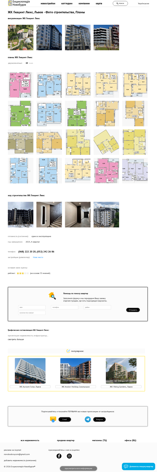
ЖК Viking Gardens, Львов (121, 386)
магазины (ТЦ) (99, 440)
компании (84, 3)
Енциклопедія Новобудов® (23, 466)
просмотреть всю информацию (78, 468)
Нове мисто (38, 257)
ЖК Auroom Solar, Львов (30, 386)
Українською (143, 3)
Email (65, 419)
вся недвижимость (30, 440)
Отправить (133, 310)
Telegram (99, 419)
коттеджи (66, 3)
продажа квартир (66, 440)
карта (99, 3)
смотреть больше (16, 339)
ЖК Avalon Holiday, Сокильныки (76, 386)
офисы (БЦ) (130, 440)
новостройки (48, 3)
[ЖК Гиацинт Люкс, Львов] (20, 37)
